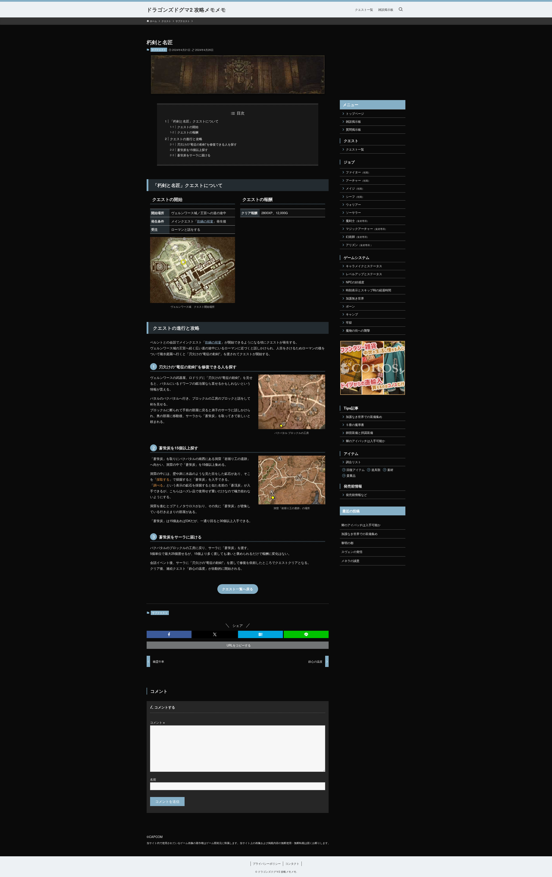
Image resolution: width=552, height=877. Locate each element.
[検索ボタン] (400, 9)
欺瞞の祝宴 (205, 221)
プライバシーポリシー (267, 863)
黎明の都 (347, 543)
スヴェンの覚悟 (351, 551)
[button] (169, 634)
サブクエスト (159, 49)
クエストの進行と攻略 (186, 138)
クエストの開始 (187, 127)
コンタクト (292, 863)
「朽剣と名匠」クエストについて (194, 121)
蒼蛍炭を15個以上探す (192, 150)
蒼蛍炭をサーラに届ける (193, 155)
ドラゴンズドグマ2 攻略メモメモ (186, 9)
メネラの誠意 (350, 561)
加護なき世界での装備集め (359, 534)
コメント (157, 722)
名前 (153, 779)
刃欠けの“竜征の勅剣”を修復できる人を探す (207, 144)
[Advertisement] (372, 66)
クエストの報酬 (187, 132)
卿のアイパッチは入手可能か (361, 525)
